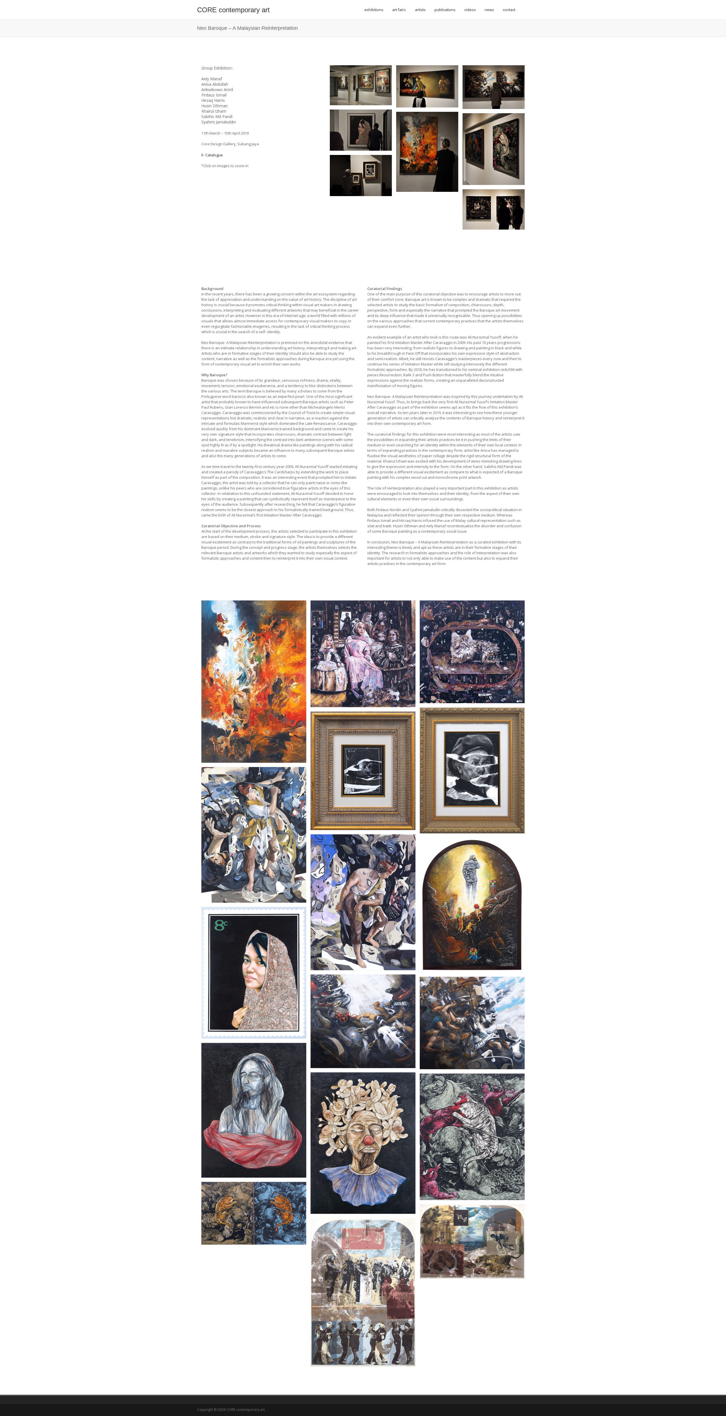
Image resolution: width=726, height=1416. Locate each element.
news (489, 9)
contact (509, 9)
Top (712, 1402)
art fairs (399, 9)
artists (420, 9)
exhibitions (373, 9)
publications (444, 9)
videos (470, 9)
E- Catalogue (212, 154)
